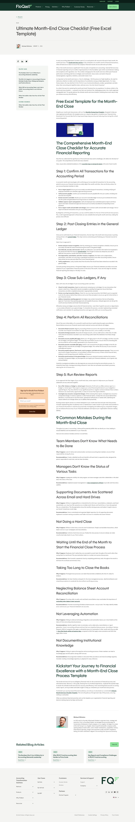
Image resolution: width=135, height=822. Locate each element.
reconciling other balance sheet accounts (68, 601)
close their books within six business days (69, 631)
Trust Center (115, 815)
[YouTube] (114, 792)
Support (110, 1)
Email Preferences (79, 815)
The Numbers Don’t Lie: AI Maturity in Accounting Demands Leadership (29, 74)
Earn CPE (102, 1)
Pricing (47, 7)
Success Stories (63, 782)
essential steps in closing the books (92, 164)
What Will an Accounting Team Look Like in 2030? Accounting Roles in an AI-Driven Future (31, 89)
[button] (39, 7)
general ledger (72, 237)
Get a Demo (113, 7)
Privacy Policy (33, 406)
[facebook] (106, 792)
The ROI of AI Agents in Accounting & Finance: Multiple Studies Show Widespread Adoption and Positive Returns (32, 81)
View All (114, 744)
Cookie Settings (92, 815)
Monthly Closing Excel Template (95, 112)
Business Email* (23, 398)
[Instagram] (117, 792)
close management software (95, 483)
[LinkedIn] (109, 792)
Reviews (61, 785)
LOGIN (117, 1)
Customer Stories (79, 7)
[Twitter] (112, 792)
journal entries (82, 252)
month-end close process (76, 63)
